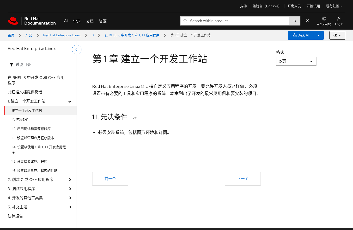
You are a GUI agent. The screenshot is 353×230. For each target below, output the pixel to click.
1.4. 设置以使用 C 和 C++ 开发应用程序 (39, 149)
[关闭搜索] (307, 20)
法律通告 (15, 216)
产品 (28, 35)
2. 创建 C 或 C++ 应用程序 (30, 179)
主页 (11, 35)
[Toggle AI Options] (318, 35)
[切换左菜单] (76, 49)
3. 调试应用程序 (21, 188)
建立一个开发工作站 (27, 110)
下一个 (243, 178)
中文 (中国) (324, 24)
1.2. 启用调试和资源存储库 (31, 129)
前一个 (110, 178)
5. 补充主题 (17, 207)
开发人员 (294, 6)
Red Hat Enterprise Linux (62, 35)
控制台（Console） (267, 6)
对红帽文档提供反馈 (25, 92)
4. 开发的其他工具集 (25, 197)
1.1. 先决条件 (20, 119)
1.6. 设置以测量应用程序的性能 (34, 170)
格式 (280, 52)
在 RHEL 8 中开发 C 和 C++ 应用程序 (132, 35)
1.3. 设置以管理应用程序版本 (33, 138)
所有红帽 (332, 6)
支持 (243, 6)
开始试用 (313, 6)
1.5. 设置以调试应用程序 (29, 161)
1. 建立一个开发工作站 (26, 101)
